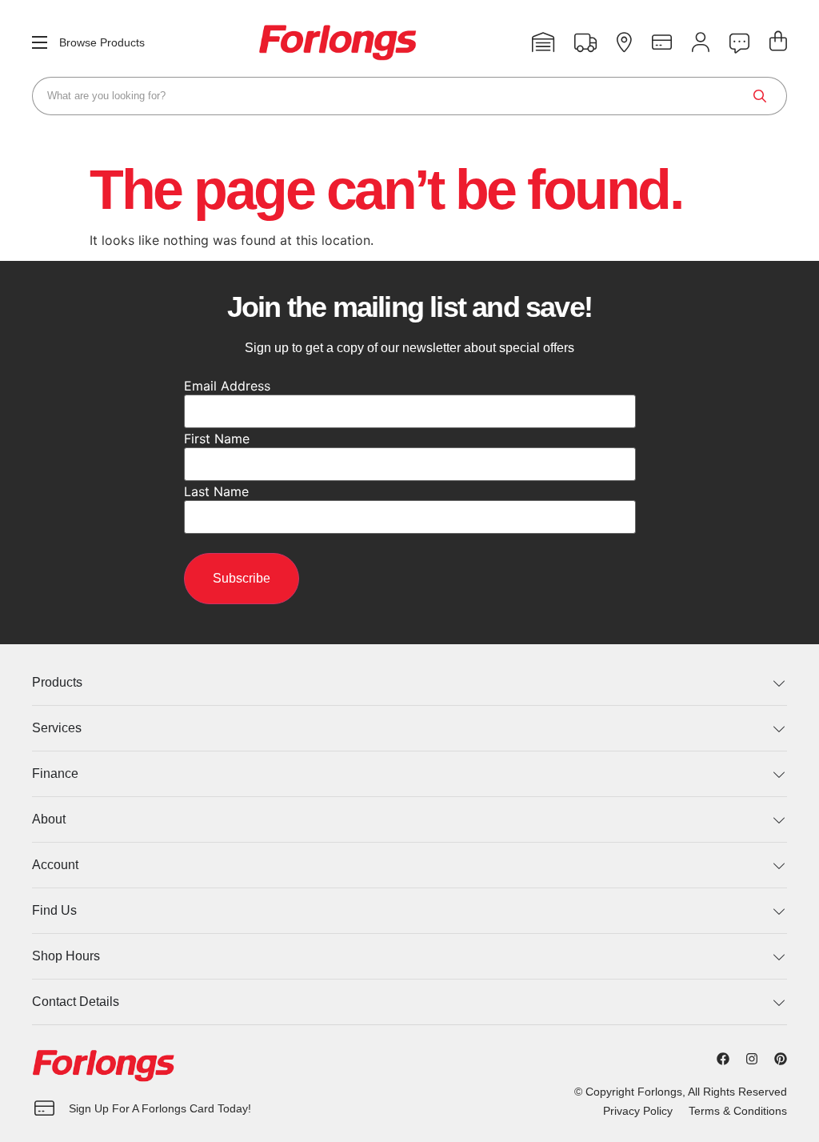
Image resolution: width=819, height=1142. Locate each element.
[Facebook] (723, 1058)
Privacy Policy (638, 1110)
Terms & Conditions (738, 1110)
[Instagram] (751, 1058)
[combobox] (409, 96)
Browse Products (102, 42)
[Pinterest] (780, 1058)
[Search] (760, 96)
